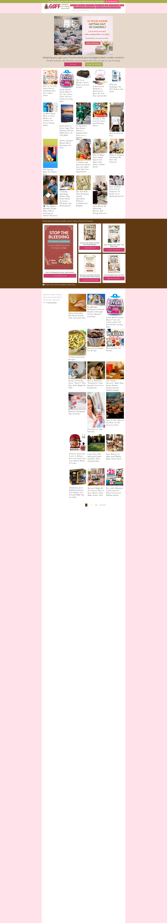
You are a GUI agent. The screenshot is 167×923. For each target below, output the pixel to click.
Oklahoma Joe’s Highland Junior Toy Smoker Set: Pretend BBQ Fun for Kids (76, 492)
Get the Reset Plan (112, 1)
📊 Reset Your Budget (114, 278)
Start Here (73, 64)
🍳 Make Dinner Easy (90, 247)
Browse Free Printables (94, 64)
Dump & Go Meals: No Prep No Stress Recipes (89, 243)
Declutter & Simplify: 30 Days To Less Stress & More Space (90, 275)
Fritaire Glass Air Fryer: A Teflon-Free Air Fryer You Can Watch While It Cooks (77, 458)
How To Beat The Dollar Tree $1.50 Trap (114, 245)
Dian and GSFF (52, 302)
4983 (96, 505)
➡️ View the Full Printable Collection (59, 285)
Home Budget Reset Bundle (114, 275)
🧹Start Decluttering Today (90, 280)
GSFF (57, 6)
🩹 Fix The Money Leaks (59, 275)
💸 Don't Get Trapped (114, 249)
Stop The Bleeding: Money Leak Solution (59, 272)
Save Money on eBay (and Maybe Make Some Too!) (114, 456)
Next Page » (103, 505)
